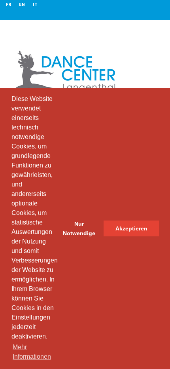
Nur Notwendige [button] (79, 228)
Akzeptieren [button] (131, 228)
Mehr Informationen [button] (32, 352)
